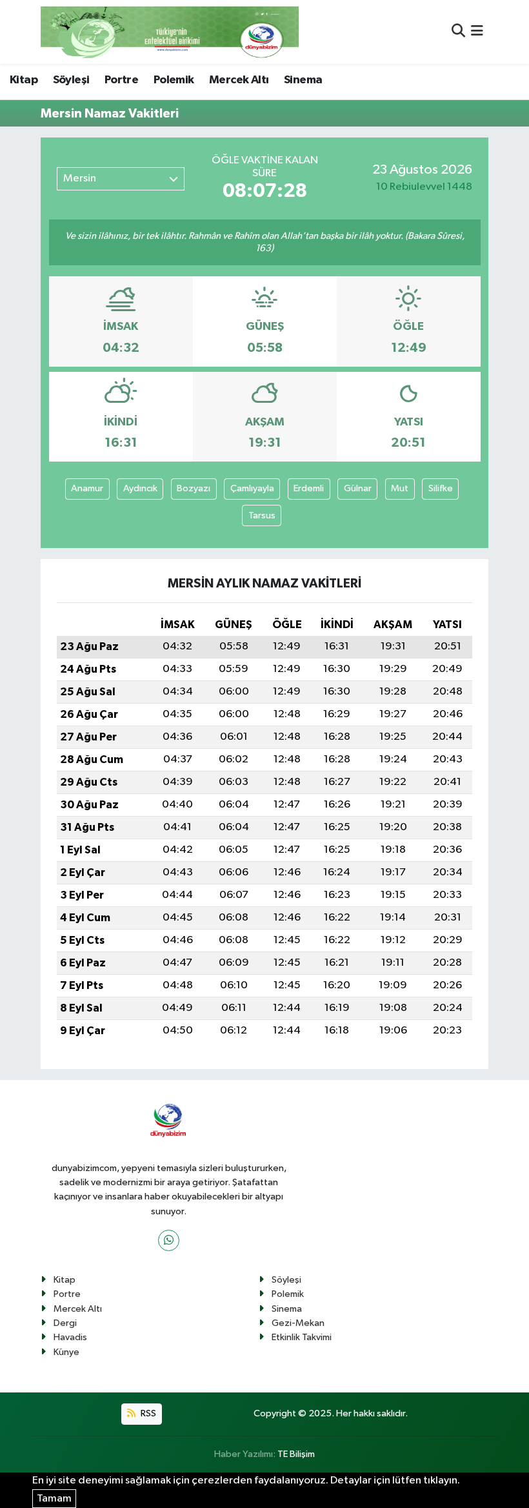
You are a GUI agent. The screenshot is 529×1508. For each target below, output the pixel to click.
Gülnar (358, 488)
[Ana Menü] (477, 31)
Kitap (23, 80)
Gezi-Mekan (298, 1323)
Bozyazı (193, 488)
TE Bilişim (296, 1454)
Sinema (303, 80)
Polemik (174, 80)
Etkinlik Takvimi (302, 1337)
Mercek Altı (238, 80)
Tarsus (261, 515)
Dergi (65, 1323)
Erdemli (309, 488)
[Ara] (458, 31)
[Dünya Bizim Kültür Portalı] (170, 32)
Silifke (440, 488)
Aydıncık (140, 488)
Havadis (70, 1337)
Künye (66, 1352)
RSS (147, 1413)
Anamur (87, 488)
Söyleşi (71, 80)
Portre (121, 80)
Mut (399, 488)
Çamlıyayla (252, 488)
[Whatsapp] (168, 1240)
